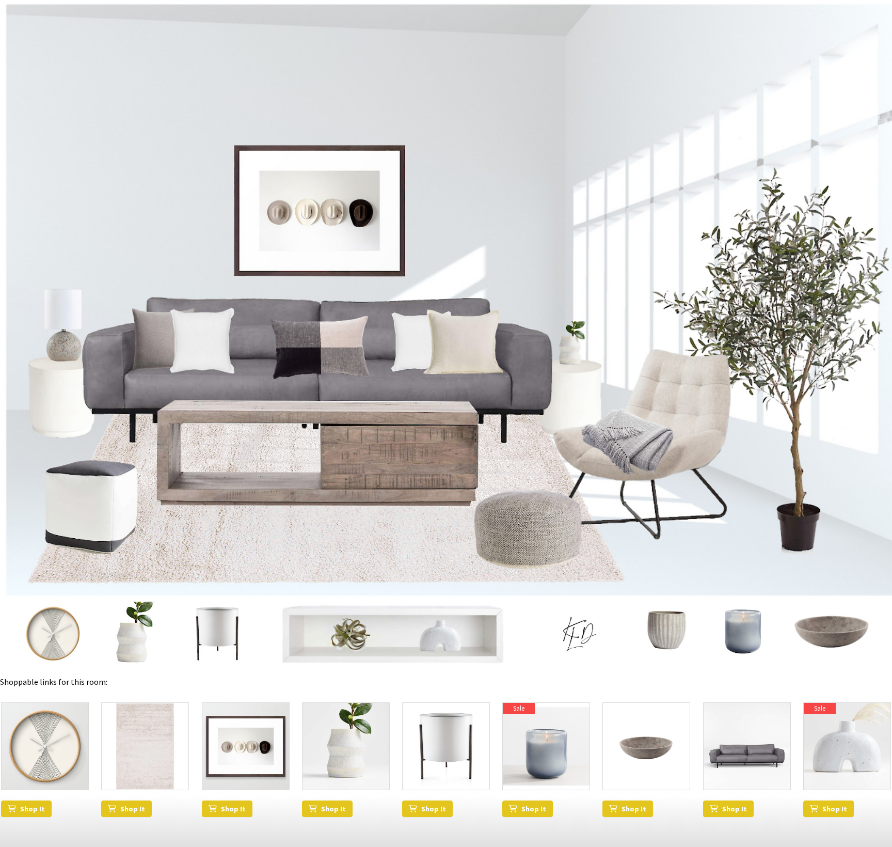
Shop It (32, 808)
